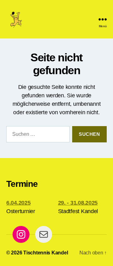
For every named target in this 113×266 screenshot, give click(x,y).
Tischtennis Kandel (45, 252)
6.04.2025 (18, 203)
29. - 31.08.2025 (78, 203)
